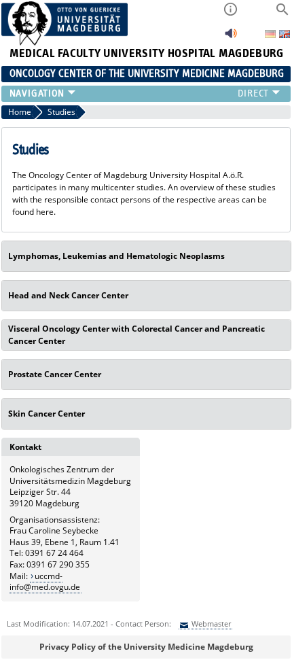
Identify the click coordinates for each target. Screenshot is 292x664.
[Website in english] (284, 35)
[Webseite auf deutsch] (271, 35)
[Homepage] (64, 42)
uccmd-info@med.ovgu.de (45, 581)
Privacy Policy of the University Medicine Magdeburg (146, 646)
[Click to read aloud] (231, 37)
